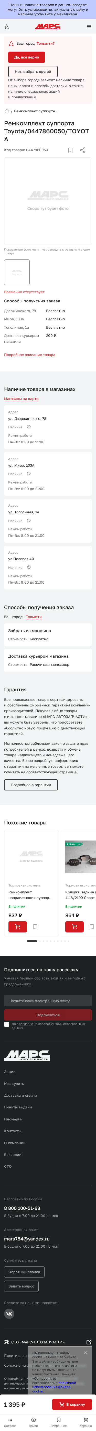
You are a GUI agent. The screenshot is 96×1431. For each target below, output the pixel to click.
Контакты (12, 1131)
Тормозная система (24, 885)
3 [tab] (43, 941)
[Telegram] (56, 156)
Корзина (85, 1426)
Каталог (10, 1426)
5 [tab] (50, 941)
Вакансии (13, 1154)
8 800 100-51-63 (22, 1208)
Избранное (58, 1426)
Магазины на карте (21, 398)
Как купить (14, 1083)
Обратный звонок (24, 1272)
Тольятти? (46, 43)
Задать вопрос (21, 1286)
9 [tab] (65, 941)
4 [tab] (47, 941)
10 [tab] (68, 941)
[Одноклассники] (73, 156)
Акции (10, 1071)
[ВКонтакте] (64, 156)
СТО (8, 1166)
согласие (26, 1024)
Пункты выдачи (18, 1107)
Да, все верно (26, 57)
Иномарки (13, 1119)
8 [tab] (61, 941)
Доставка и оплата (20, 1095)
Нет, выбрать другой (33, 71)
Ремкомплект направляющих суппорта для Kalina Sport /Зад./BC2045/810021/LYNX (31, 895)
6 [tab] (54, 941)
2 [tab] (40, 941)
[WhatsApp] (81, 156)
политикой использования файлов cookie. (54, 1387)
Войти (33, 1426)
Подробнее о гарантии (31, 785)
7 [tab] (58, 941)
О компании (15, 1143)
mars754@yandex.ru (27, 1238)
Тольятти (34, 616)
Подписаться (48, 1015)
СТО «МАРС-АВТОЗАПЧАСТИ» (38, 1342)
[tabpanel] (31, 883)
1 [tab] (32, 941)
